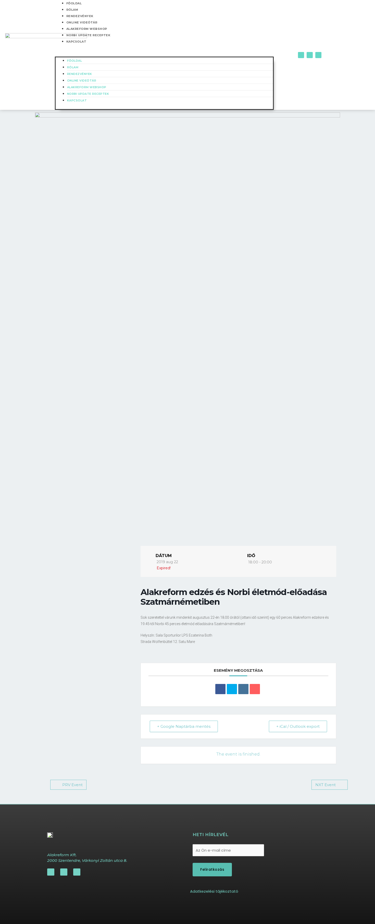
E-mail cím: (204, 841)
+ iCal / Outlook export (298, 726)
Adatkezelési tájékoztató (214, 891)
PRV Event (72, 784)
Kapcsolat (76, 41)
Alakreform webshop (86, 29)
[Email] (255, 689)
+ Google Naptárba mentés (183, 726)
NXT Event (325, 784)
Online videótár (81, 22)
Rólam (72, 9)
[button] (164, 53)
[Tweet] (232, 689)
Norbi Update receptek (88, 35)
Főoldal (74, 60)
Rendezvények (79, 16)
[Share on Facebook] (220, 689)
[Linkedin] (243, 689)
